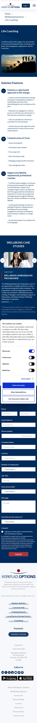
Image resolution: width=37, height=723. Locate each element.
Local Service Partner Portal (18, 616)
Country (5, 453)
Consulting (18, 621)
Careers (18, 703)
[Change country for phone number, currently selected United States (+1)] (11, 436)
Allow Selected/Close (18, 392)
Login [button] (25, 6)
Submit (18, 554)
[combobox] (18, 458)
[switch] (32, 357)
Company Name (8, 442)
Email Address (7, 420)
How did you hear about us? (12, 517)
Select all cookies (18, 385)
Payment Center (18, 634)
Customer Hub (18, 607)
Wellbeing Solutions (18, 691)
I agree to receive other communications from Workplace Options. (18, 533)
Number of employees (10, 465)
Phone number (7, 431)
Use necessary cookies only (18, 399)
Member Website (19, 603)
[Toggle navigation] (34, 6)
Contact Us (18, 707)
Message (5, 498)
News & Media (18, 699)
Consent (5, 528)
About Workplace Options (18, 687)
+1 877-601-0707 (18, 649)
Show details (26, 379)
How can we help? (8, 487)
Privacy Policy (18, 711)
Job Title (5, 476)
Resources (18, 695)
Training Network (18, 612)
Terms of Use (18, 716)
